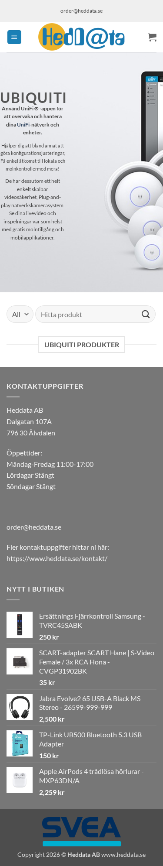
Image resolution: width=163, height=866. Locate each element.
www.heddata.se (123, 854)
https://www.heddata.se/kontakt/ (57, 558)
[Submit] (146, 313)
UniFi (23, 124)
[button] (14, 37)
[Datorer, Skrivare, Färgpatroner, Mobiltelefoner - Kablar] (81, 37)
